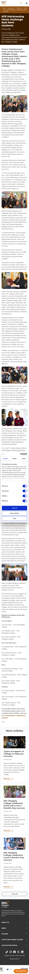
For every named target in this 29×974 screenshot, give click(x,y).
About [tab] (24, 458)
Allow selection (14, 513)
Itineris (17, 958)
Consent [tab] (5, 458)
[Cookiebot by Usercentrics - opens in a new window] (20, 454)
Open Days (10, 715)
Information (11, 8)
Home (3, 8)
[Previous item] (2, 969)
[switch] (25, 491)
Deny (14, 518)
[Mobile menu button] (26, 3)
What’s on (19, 8)
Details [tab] (15, 458)
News (26, 8)
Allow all (14, 508)
